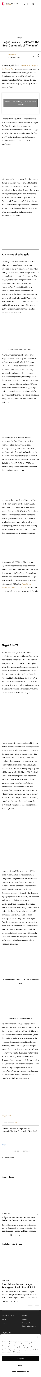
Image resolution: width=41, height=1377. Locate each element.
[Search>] (25, 4)
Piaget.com (6, 1116)
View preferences (20, 1371)
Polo (16, 1123)
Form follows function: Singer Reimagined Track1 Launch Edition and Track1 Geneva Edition (20, 1286)
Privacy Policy (27, 1323)
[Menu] (37, 4)
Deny (20, 1365)
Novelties (6, 1213)
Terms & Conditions (29, 1326)
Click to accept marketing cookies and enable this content (20, 103)
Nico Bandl (12, 54)
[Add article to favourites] (34, 56)
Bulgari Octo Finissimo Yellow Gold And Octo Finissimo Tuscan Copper (18, 1219)
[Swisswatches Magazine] (10, 4)
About (4, 1319)
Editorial (20, 38)
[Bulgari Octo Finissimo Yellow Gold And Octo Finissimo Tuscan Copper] (20, 1198)
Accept (20, 1359)
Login (4, 1145)
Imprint (24, 1319)
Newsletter (5, 1323)
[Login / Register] (28, 4)
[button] (37, 1337)
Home (5, 1128)
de (33, 4)
